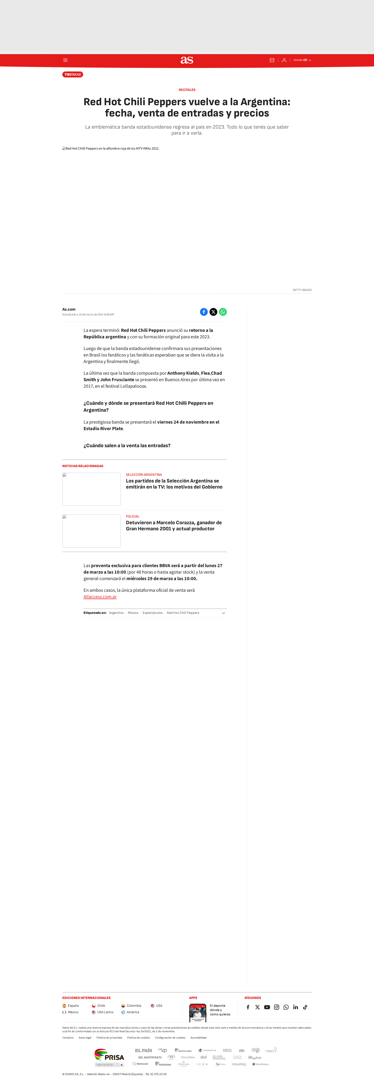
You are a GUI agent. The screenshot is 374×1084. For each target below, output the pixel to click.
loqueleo (239, 1064)
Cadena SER (227, 1050)
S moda (220, 1064)
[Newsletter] (272, 60)
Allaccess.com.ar (100, 596)
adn (256, 1050)
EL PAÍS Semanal (219, 1057)
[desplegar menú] (65, 60)
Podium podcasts (183, 1064)
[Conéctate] (284, 60)
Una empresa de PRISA (109, 1054)
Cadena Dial (204, 1057)
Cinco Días (188, 1057)
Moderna (163, 1064)
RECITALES (187, 90)
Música (133, 613)
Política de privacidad (109, 1037)
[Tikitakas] (72, 74)
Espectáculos (153, 613)
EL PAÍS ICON (202, 1064)
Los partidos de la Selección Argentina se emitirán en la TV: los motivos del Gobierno (174, 484)
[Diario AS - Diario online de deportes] (187, 60)
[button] (223, 613)
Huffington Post (149, 1057)
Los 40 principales (162, 1050)
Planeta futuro (237, 1057)
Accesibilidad (198, 1037)
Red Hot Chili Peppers (183, 613)
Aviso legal (85, 1037)
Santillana (183, 1050)
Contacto (68, 1037)
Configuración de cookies (170, 1037)
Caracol (271, 1050)
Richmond (140, 1063)
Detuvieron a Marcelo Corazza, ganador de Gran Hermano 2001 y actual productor (174, 525)
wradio (171, 1057)
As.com (69, 309)
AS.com (241, 1050)
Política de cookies (138, 1037)
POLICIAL (132, 517)
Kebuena (254, 1057)
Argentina (116, 613)
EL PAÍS (143, 1050)
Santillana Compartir (207, 1050)
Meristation (260, 1064)
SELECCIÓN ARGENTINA (144, 475)
